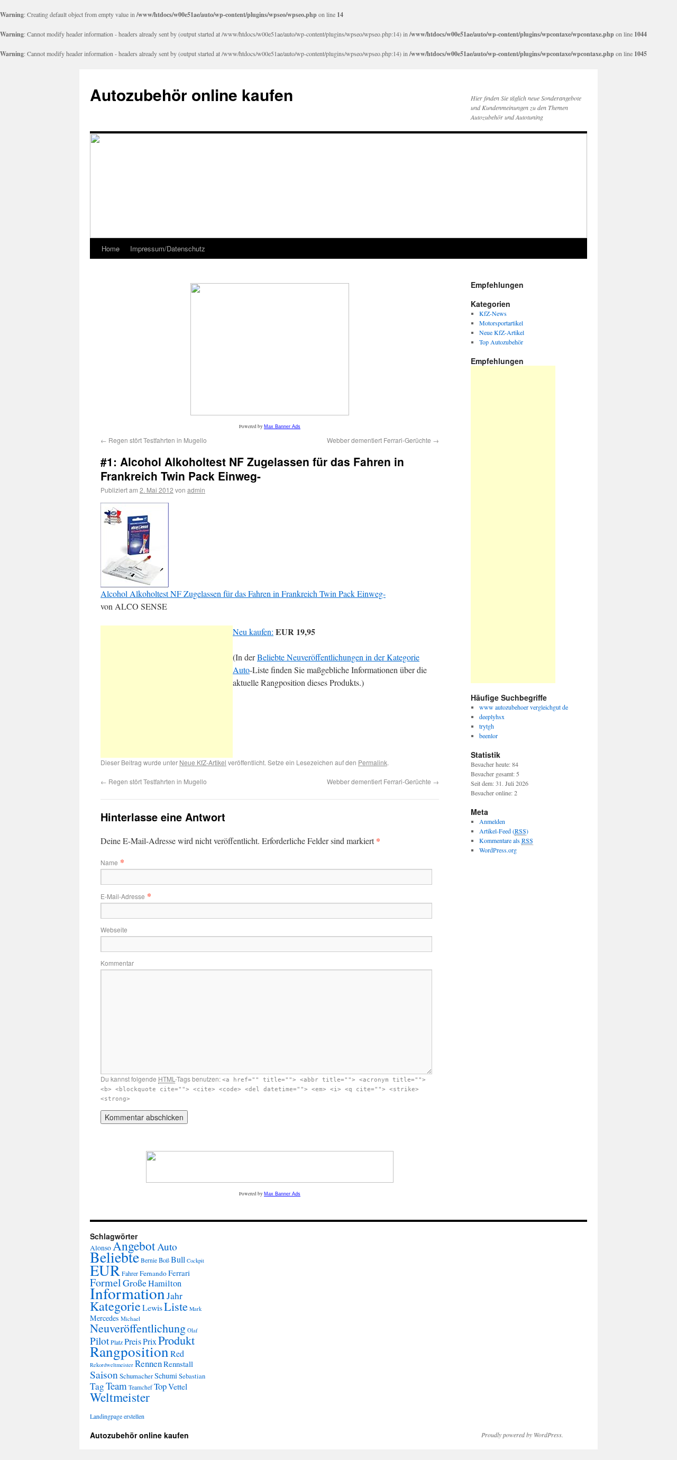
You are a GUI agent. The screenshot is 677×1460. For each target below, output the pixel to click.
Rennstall (178, 1363)
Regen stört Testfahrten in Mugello (153, 440)
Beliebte (114, 1257)
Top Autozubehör (501, 342)
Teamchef (140, 1387)
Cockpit (195, 1260)
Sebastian (192, 1376)
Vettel (177, 1386)
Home (111, 248)
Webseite (113, 929)
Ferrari (179, 1272)
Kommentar (117, 962)
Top (160, 1386)
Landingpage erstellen (117, 1416)
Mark (195, 1308)
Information (127, 1293)
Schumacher (136, 1376)
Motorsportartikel (501, 323)
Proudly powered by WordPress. (522, 1434)
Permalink (372, 762)
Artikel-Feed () (503, 831)
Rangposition (129, 1351)
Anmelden (492, 821)
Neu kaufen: (253, 631)
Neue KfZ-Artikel (202, 762)
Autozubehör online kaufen (191, 94)
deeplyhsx (492, 716)
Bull (178, 1259)
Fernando (153, 1273)
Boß (164, 1260)
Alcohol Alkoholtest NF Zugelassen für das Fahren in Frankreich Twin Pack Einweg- (243, 593)
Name (109, 862)
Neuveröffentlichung (138, 1328)
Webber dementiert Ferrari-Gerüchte (383, 440)
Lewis (152, 1307)
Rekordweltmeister (111, 1364)
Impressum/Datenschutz (167, 248)
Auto (167, 1246)
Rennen (148, 1363)
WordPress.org (498, 850)
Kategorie (115, 1306)
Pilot (99, 1340)
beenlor (488, 735)
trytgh (486, 726)
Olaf (192, 1330)
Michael (130, 1318)
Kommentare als (506, 840)
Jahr (174, 1295)
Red (177, 1353)
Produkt (176, 1340)
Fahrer (130, 1273)
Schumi (165, 1376)
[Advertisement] (166, 691)
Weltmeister (120, 1397)
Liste (176, 1306)
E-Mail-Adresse (122, 896)
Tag (97, 1386)
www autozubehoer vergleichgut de (523, 707)
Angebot (134, 1245)
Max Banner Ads (282, 426)
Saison (104, 1374)
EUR (105, 1270)
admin (196, 489)
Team (116, 1385)
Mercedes (104, 1318)
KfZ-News (493, 313)
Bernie (149, 1260)
